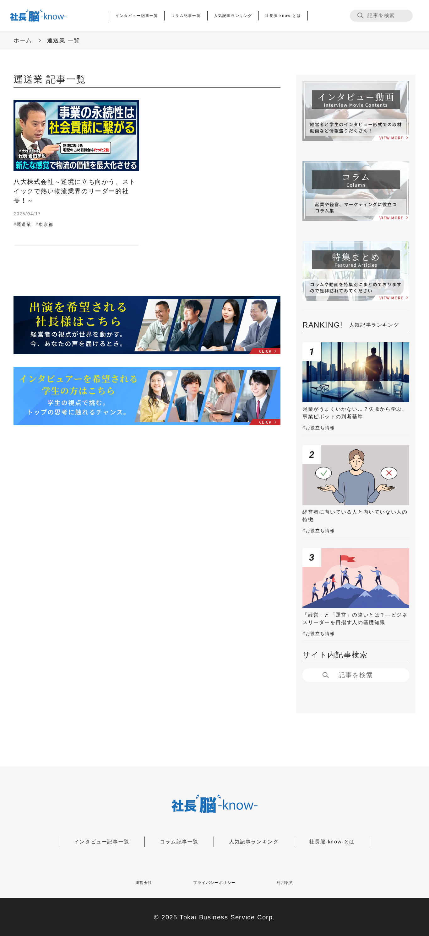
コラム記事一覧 (186, 15)
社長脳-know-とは (283, 15)
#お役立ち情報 (318, 427)
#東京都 (44, 224)
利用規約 (285, 882)
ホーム (23, 40)
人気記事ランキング (233, 15)
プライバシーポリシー (214, 882)
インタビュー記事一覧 (136, 15)
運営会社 (143, 882)
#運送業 (22, 224)
